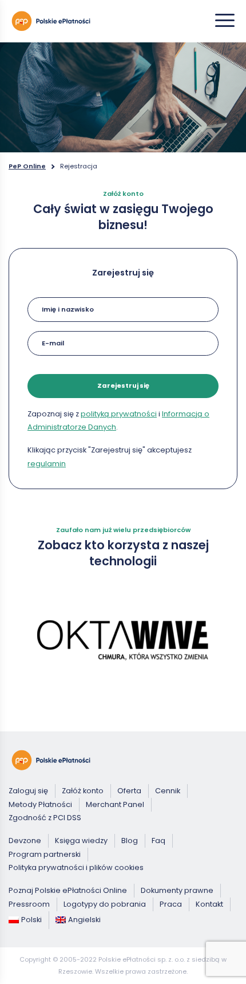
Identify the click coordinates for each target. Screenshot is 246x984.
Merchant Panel (115, 804)
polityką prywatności (119, 414)
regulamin (46, 464)
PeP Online (27, 166)
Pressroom (29, 904)
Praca (171, 904)
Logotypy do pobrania (105, 904)
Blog (129, 840)
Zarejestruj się (123, 385)
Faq (158, 840)
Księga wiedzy (81, 840)
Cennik (167, 791)
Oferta (129, 791)
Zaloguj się (28, 791)
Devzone (25, 840)
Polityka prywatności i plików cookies (76, 868)
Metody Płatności (40, 804)
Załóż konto (83, 791)
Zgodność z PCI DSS (45, 818)
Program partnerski (45, 854)
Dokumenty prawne (177, 890)
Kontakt (209, 904)
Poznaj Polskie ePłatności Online (68, 890)
